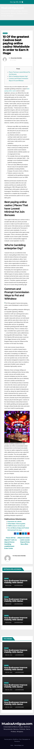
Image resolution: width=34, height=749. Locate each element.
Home (12, 745)
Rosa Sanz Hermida (16, 58)
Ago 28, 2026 (8, 672)
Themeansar (17, 741)
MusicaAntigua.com (12, 7)
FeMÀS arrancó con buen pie (16, 525)
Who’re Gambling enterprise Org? (18, 76)
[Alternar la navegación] (31, 22)
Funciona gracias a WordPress (11, 739)
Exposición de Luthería (14, 521)
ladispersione (18, 585)
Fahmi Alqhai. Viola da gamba (16, 523)
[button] (24, 23)
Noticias (5, 33)
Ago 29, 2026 (8, 655)
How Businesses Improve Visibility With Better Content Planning (15, 582)
